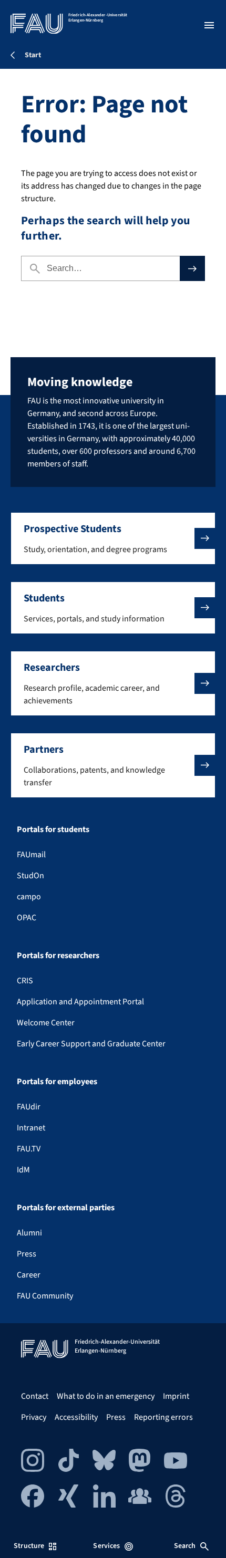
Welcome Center (46, 1023)
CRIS (25, 980)
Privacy (33, 1417)
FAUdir (28, 1107)
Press (26, 1254)
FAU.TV (28, 1149)
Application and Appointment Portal (80, 1001)
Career (28, 1275)
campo (29, 896)
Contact (34, 1396)
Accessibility (76, 1417)
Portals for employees (57, 1081)
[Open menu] (209, 25)
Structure (29, 1546)
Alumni (29, 1233)
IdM (23, 1170)
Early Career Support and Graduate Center (91, 1044)
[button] (113, 538)
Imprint (176, 1396)
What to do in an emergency (106, 1396)
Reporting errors (163, 1417)
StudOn (30, 875)
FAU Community (45, 1296)
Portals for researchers (58, 955)
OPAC (26, 917)
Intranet (31, 1128)
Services (106, 1546)
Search (185, 1546)
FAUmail (31, 854)
